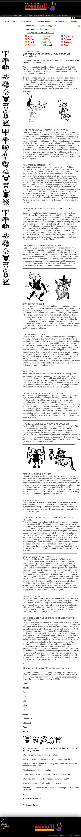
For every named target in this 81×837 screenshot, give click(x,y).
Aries (25, 683)
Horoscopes (5, 15)
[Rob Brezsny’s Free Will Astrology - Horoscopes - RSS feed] (79, 26)
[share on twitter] (76, 18)
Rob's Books (29, 15)
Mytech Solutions (59, 835)
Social (70, 15)
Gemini (26, 692)
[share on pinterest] (78, 18)
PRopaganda (13, 15)
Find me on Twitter (31, 805)
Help (2, 821)
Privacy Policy (5, 826)
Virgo (25, 705)
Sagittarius (27, 718)
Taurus (26, 688)
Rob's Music (21, 15)
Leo (24, 701)
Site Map (4, 824)
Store (35, 15)
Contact (3, 828)
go (54, 29)
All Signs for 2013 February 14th (40, 33)
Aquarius (27, 727)
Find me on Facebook (32, 798)
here (50, 770)
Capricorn (27, 723)
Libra (25, 710)
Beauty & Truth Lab (50, 15)
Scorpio (26, 714)
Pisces (26, 731)
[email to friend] (71, 18)
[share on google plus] (80, 18)
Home (3, 819)
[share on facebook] (73, 18)
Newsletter (41, 15)
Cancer (26, 696)
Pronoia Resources (62, 15)
